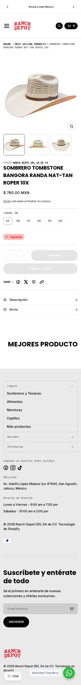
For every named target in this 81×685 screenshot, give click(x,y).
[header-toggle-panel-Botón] (6, 26)
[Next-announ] (73, 7)
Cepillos (13, 418)
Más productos (19, 426)
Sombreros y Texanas (24, 393)
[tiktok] (19, 467)
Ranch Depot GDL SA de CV (30, 162)
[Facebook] (18, 282)
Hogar (7, 44)
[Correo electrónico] (42, 282)
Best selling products (30, 44)
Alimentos (15, 402)
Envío (6, 201)
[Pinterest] (34, 282)
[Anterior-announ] (7, 7)
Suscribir (16, 621)
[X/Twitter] (26, 282)
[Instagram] (12, 467)
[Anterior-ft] (72, 608)
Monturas (14, 410)
